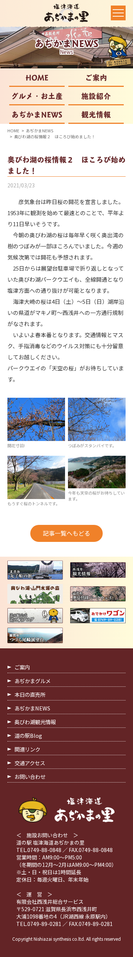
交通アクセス (29, 763)
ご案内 (96, 77)
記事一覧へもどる (66, 533)
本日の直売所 (29, 694)
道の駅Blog (28, 735)
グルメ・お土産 (37, 96)
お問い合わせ (29, 776)
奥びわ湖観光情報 (35, 722)
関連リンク (27, 749)
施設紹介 (96, 96)
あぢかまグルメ (32, 681)
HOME (36, 77)
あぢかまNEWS (36, 114)
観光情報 (96, 114)
